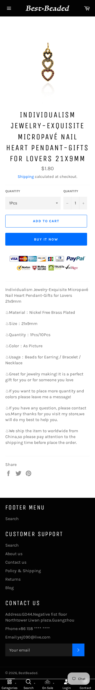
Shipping (26, 176)
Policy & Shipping (23, 570)
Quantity (12, 191)
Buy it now (46, 239)
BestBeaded (27, 673)
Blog (9, 587)
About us (13, 553)
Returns (13, 579)
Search (12, 518)
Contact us (15, 562)
